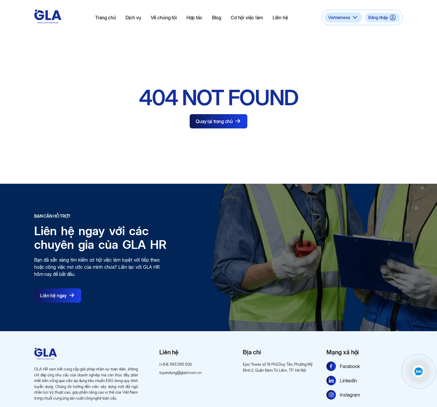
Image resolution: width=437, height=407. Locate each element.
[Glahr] (48, 17)
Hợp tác (194, 18)
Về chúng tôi (164, 18)
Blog (216, 18)
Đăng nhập (378, 17)
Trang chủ (105, 18)
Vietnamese (339, 17)
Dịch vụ (133, 18)
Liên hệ (280, 18)
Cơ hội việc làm (247, 18)
